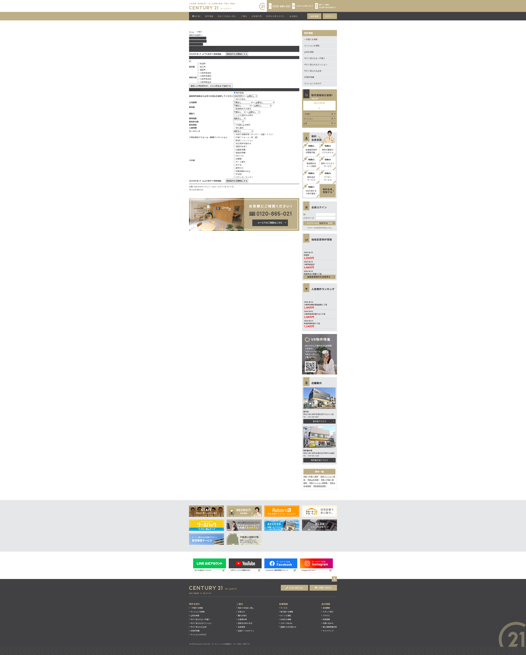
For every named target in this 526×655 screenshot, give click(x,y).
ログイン (330, 16)
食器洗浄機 (240, 152)
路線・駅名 (197, 38)
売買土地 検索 (313, 479)
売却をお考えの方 (245, 623)
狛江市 (203, 66)
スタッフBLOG (286, 623)
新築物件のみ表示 (243, 108)
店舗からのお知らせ (288, 627)
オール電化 (240, 161)
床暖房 (239, 158)
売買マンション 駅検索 (318, 483)
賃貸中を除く (241, 146)
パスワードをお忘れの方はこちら (319, 228)
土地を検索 (309, 52)
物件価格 (240, 92)
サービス (284, 608)
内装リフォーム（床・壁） (247, 137)
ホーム (191, 32)
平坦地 (239, 174)
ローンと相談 (285, 615)
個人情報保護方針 (330, 627)
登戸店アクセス (319, 421)
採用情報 (326, 619)
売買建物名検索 (319, 486)
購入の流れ (242, 615)
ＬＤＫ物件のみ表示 (244, 115)
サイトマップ (328, 630)
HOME (197, 16)
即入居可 (240, 127)
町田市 (203, 63)
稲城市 (203, 69)
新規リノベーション (244, 140)
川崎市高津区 (205, 72)
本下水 (239, 165)
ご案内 (244, 16)
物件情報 (209, 16)
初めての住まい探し (227, 16)
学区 (195, 44)
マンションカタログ (312, 83)
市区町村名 (197, 41)
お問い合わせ (325, 587)
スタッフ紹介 (328, 611)
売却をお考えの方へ (275, 16)
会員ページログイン (246, 630)
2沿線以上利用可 (243, 124)
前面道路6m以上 (243, 171)
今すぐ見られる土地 (312, 70)
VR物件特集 (309, 77)
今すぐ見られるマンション (315, 64)
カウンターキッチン (244, 177)
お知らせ (241, 611)
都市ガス (240, 168)
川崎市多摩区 (205, 75)
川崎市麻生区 (205, 82)
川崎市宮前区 (205, 79)
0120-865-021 (296, 587)
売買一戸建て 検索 (310, 476)
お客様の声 (256, 16)
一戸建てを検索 (311, 39)
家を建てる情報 (286, 611)
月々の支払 (241, 99)
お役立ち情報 (285, 619)
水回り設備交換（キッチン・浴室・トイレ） (255, 134)
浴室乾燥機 (240, 149)
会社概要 (326, 608)
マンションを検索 (311, 45)
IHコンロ (240, 155)
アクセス (326, 615)
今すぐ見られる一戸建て (314, 58)
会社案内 (293, 16)
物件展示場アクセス (319, 460)
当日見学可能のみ (243, 143)
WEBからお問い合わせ (305, 6)
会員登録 (314, 16)
